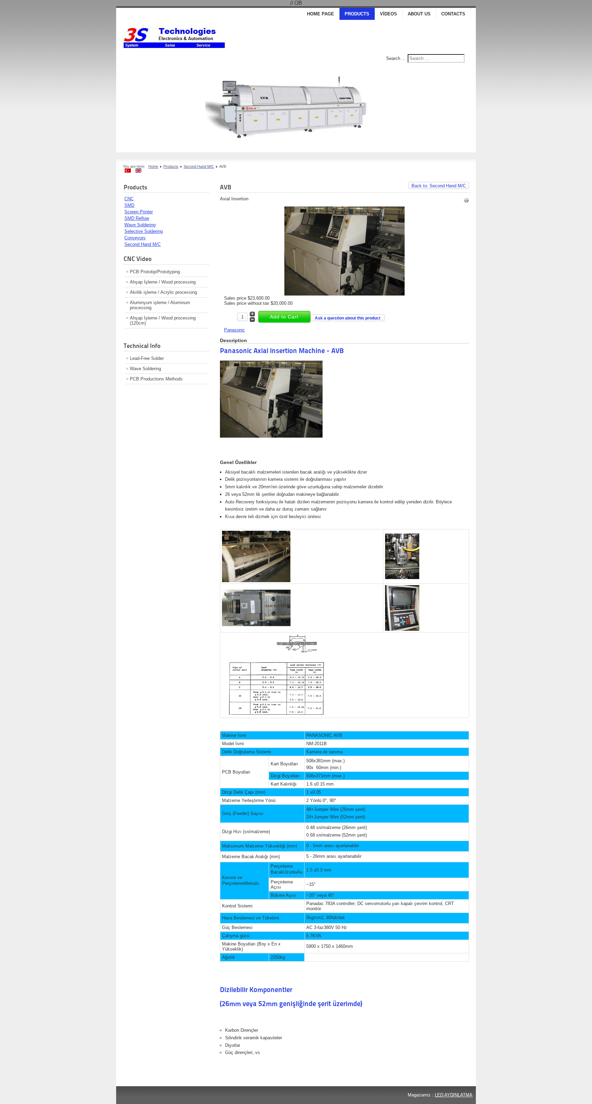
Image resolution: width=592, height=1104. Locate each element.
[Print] (466, 201)
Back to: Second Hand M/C (438, 185)
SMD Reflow (136, 218)
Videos (388, 13)
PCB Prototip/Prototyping (155, 271)
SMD (129, 205)
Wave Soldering (140, 224)
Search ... (396, 58)
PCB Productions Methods (156, 378)
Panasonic (234, 330)
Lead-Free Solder (147, 358)
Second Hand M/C (142, 244)
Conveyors (135, 237)
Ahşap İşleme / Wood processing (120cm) (163, 320)
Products (357, 13)
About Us (419, 13)
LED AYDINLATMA (453, 1094)
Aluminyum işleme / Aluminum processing (160, 305)
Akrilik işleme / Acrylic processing (163, 292)
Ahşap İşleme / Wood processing (163, 282)
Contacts (453, 13)
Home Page (320, 13)
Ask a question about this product (347, 318)
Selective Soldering (143, 231)
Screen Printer (138, 211)
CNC (129, 198)
